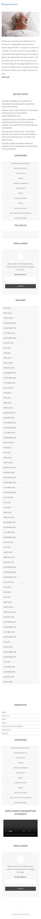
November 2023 (9, 428)
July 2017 (6, 662)
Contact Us (6, 730)
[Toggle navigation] (37, 5)
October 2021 (9, 532)
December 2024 (9, 373)
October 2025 (9, 333)
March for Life (21, 198)
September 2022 (9, 492)
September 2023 (9, 438)
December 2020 (9, 567)
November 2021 (9, 527)
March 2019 (8, 647)
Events (20, 178)
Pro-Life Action (20, 208)
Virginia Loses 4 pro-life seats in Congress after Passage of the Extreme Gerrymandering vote (20, 113)
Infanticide (20, 188)
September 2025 (9, 338)
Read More (6, 77)
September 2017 (9, 657)
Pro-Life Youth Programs (20, 213)
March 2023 (8, 462)
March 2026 (8, 318)
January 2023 (8, 472)
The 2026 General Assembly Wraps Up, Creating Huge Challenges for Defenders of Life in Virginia (20, 146)
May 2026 (7, 308)
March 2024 (8, 408)
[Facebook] (16, 235)
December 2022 (9, 477)
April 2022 (7, 512)
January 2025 (8, 368)
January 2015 (8, 677)
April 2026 (7, 313)
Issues (20, 193)
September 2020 (10, 577)
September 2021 (9, 537)
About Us (5, 716)
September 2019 (9, 637)
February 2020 (9, 612)
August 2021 (8, 542)
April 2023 (7, 457)
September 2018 (9, 652)
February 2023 (9, 467)
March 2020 (8, 607)
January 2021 (8, 562)
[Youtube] (25, 235)
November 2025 (9, 328)
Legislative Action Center (12, 726)
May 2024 (7, 398)
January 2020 (8, 617)
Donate (5, 733)
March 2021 (8, 552)
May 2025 (6, 353)
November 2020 (9, 572)
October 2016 (9, 667)
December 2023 (9, 423)
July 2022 (7, 502)
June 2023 (7, 447)
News (20, 203)
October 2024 (9, 383)
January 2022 (8, 517)
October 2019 (9, 632)
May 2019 (6, 642)
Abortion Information (20, 163)
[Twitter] (20, 235)
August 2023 (8, 442)
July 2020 (7, 587)
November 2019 (9, 627)
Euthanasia (20, 173)
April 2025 (7, 358)
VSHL (8, 34)
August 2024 (8, 388)
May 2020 (7, 597)
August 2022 (8, 497)
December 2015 (9, 672)
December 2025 (9, 323)
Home (4, 712)
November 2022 (9, 482)
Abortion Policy (20, 168)
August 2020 (8, 582)
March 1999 (8, 682)
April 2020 (7, 602)
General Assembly (20, 183)
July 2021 (6, 547)
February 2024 (9, 413)
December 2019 (9, 622)
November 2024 (9, 378)
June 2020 (7, 592)
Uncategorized (20, 218)
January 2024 (8, 418)
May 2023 (7, 452)
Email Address (20, 274)
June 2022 (7, 507)
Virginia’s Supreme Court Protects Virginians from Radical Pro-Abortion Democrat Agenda (18, 104)
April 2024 (7, 403)
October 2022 (9, 487)
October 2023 (9, 433)
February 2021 (9, 557)
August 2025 (8, 343)
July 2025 (7, 348)
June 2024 (7, 393)
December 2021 (9, 522)
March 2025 (8, 363)
